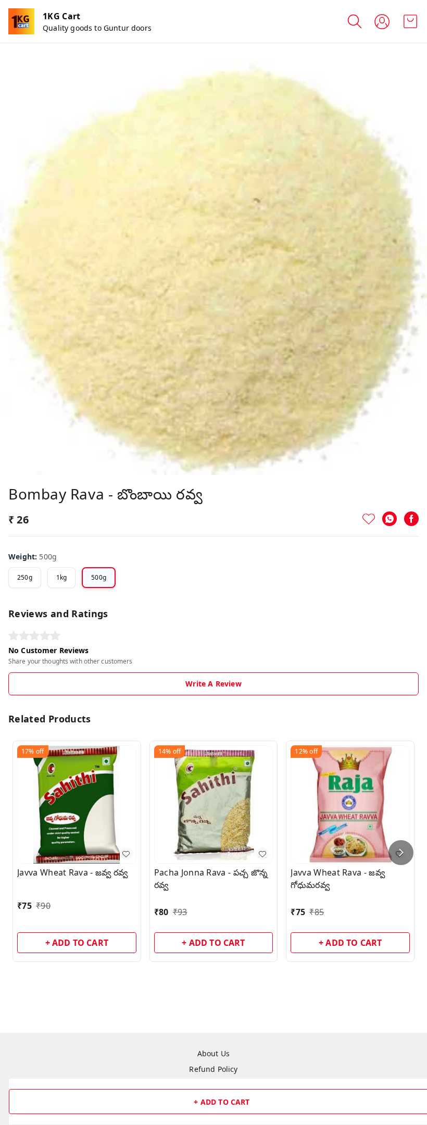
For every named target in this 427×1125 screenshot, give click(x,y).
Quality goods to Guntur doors (97, 28)
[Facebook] (411, 518)
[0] (410, 21)
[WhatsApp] (389, 518)
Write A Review (213, 684)
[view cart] (410, 21)
